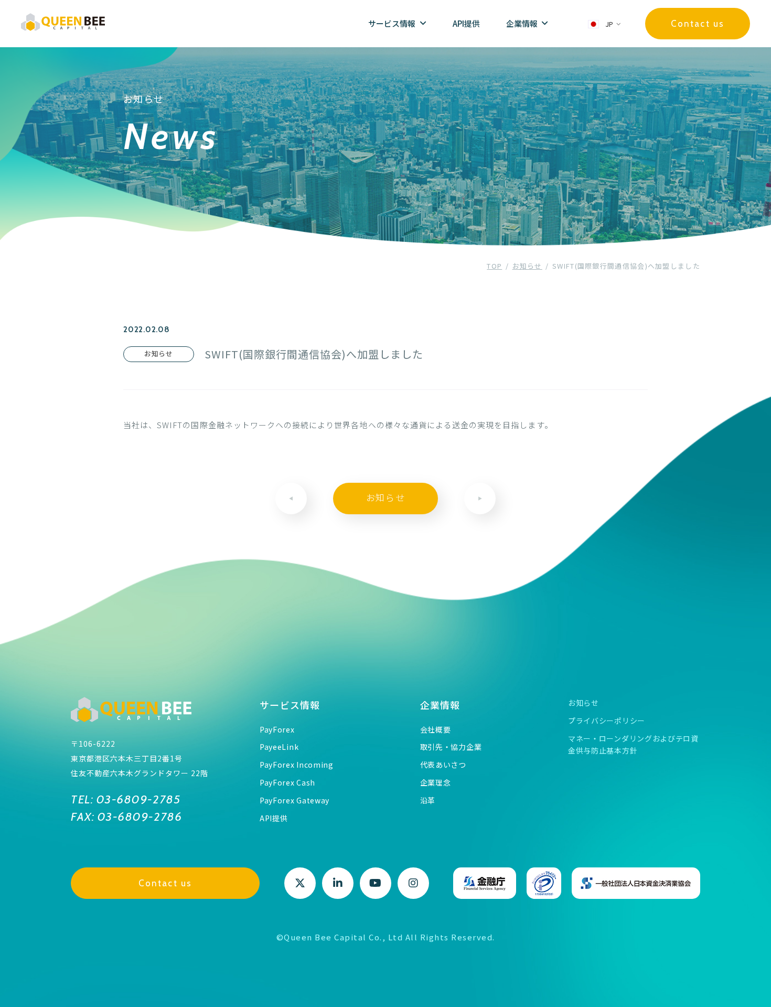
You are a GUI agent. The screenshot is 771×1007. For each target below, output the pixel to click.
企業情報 (440, 705)
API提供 (466, 23)
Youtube (375, 883)
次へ (480, 498)
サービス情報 (290, 705)
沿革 (427, 800)
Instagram (413, 883)
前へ (291, 498)
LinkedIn (338, 883)
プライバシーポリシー (606, 720)
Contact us (697, 23)
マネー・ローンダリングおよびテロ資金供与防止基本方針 (633, 744)
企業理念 (435, 782)
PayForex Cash (287, 782)
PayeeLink (279, 746)
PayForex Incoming (297, 764)
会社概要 (435, 729)
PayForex (277, 729)
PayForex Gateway (294, 800)
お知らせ (385, 498)
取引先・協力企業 (451, 746)
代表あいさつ (443, 764)
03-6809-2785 (136, 799)
